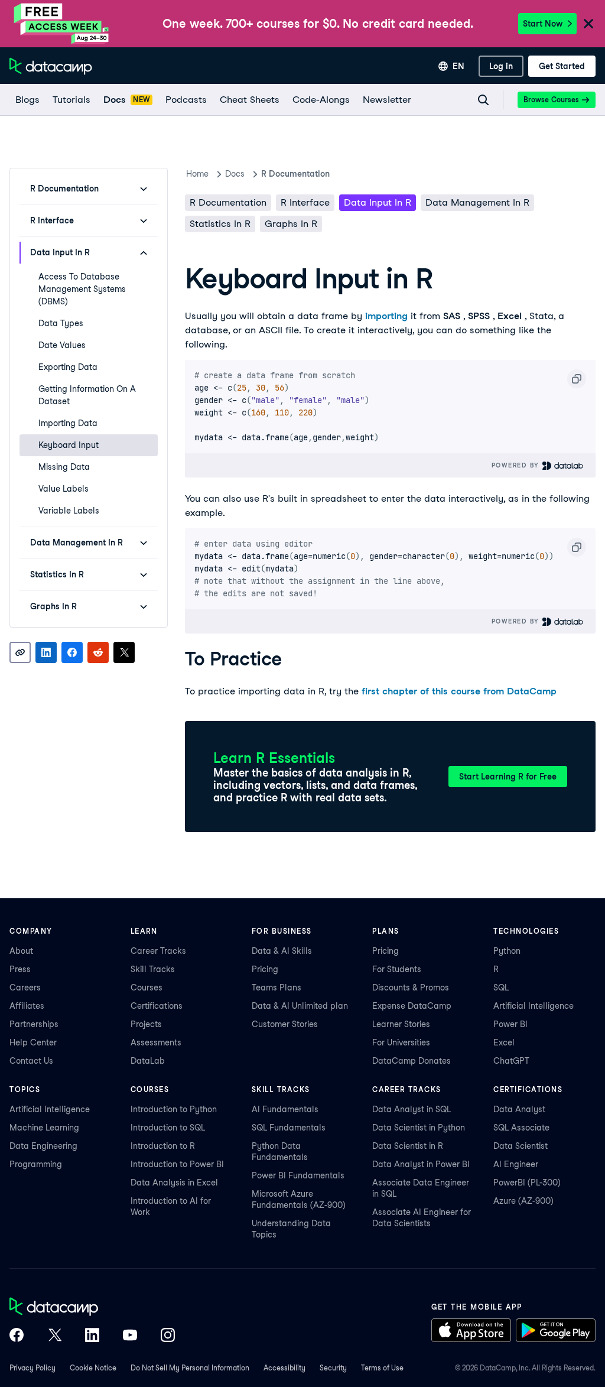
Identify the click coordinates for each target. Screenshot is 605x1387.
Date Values (62, 345)
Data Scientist (520, 1146)
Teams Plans (276, 987)
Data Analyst (519, 1109)
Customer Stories (285, 1024)
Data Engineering (43, 1146)
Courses (146, 987)
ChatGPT (511, 1061)
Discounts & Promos (410, 987)
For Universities (401, 1042)
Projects (146, 1024)
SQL (501, 987)
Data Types (60, 323)
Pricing (265, 969)
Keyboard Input (68, 445)
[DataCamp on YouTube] (130, 1336)
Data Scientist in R (407, 1146)
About (21, 951)
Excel (504, 1042)
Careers (25, 987)
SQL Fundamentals (289, 1127)
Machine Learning (44, 1127)
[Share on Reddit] (98, 652)
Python (507, 951)
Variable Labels (68, 510)
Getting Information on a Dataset (87, 395)
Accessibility (284, 1367)
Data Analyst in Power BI (421, 1164)
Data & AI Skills (282, 951)
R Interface (305, 202)
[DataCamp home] (92, 1307)
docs (235, 173)
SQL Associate (521, 1127)
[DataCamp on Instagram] (168, 1336)
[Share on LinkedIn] (46, 652)
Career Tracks (158, 951)
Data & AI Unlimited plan (300, 1006)
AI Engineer (515, 1164)
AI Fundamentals (285, 1109)
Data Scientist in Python (418, 1127)
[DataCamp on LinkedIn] (92, 1336)
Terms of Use (382, 1367)
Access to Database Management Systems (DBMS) (82, 289)
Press (20, 969)
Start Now (542, 23)
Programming (35, 1164)
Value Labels (63, 488)
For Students (396, 969)
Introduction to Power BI (177, 1164)
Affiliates (26, 1006)
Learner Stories (401, 1024)
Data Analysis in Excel (174, 1182)
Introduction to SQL (168, 1127)
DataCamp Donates (411, 1061)
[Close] (588, 24)
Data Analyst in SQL (411, 1109)
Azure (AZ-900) (523, 1201)
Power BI (510, 1024)
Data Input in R (377, 202)
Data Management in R (477, 202)
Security (333, 1367)
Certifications (157, 1006)
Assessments (156, 1042)
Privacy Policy (32, 1367)
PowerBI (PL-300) (527, 1182)
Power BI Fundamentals (298, 1175)
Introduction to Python (174, 1109)
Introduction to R (163, 1146)
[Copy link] (20, 652)
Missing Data (64, 467)
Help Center (33, 1042)
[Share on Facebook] (72, 652)
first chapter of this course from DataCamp (459, 691)
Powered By (517, 465)
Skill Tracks (153, 969)
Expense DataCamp (411, 1006)
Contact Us (31, 1061)
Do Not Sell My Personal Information (190, 1367)
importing (386, 315)
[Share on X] (124, 652)
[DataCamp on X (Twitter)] (54, 1336)
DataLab (148, 1061)
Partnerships (33, 1024)
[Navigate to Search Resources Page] (483, 100)
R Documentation (228, 202)
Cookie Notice (93, 1367)
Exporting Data (67, 367)
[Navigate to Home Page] (50, 66)
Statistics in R (220, 223)
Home (197, 173)
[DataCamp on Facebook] (16, 1336)
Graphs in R (291, 223)
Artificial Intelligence (533, 1006)
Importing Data (67, 423)
